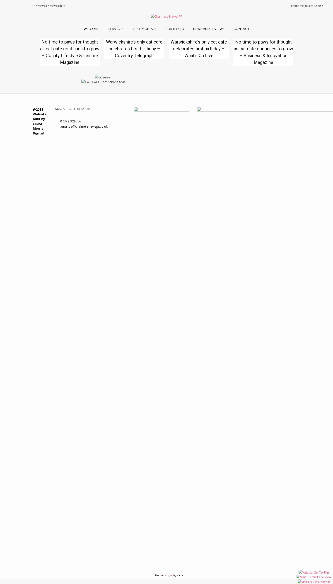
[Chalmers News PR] (166, 16)
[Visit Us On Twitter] (313, 573)
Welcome (91, 29)
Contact (242, 29)
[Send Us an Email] (5, 6)
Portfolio (174, 29)
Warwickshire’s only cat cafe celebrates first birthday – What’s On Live (199, 48)
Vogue (169, 575)
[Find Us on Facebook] (12, 6)
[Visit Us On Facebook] (313, 577)
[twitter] (121, 112)
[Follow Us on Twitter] (19, 6)
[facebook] (121, 120)
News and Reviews (208, 29)
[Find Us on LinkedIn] (26, 6)
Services (116, 29)
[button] (44, 79)
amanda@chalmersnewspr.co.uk (84, 126)
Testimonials (144, 29)
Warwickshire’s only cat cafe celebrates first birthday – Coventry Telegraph (134, 48)
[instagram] (119, 128)
